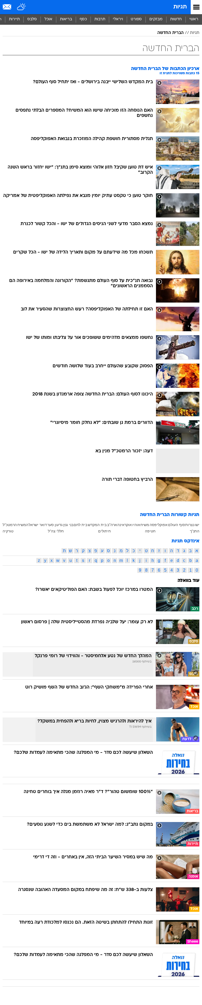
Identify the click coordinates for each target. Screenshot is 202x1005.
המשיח (22, 525)
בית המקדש (97, 525)
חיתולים (104, 531)
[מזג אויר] (21, 7)
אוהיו (136, 525)
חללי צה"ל (56, 531)
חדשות (176, 19)
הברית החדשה (170, 33)
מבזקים (156, 19)
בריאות (66, 19)
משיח (144, 525)
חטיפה (150, 531)
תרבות (99, 19)
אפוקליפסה (159, 525)
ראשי (193, 19)
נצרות (189, 525)
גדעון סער (55, 525)
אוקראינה (124, 525)
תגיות (180, 7)
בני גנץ (68, 525)
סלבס (32, 19)
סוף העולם (176, 525)
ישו (197, 525)
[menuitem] (175, 19)
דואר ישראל (38, 525)
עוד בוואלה (188, 580)
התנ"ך (194, 531)
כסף (83, 19)
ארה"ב (112, 525)
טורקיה (8, 531)
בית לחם (80, 525)
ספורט (136, 19)
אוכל (48, 19)
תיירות (14, 19)
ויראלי (118, 19)
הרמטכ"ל (10, 525)
